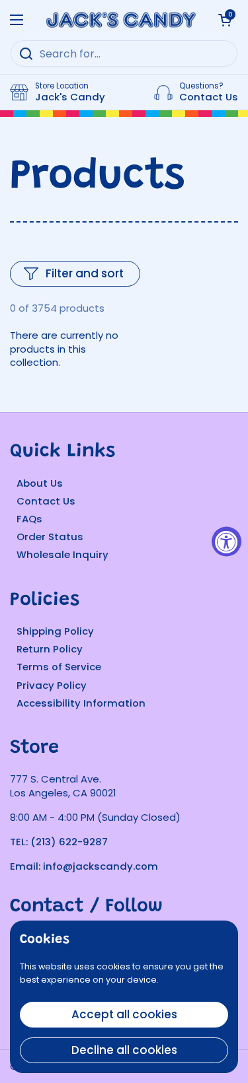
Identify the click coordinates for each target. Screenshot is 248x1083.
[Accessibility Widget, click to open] (226, 542)
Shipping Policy (55, 631)
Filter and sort (85, 273)
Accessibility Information (81, 703)
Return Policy (50, 649)
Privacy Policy (52, 685)
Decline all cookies (124, 1050)
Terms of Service (59, 667)
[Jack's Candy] (121, 19)
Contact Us (46, 501)
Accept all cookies (124, 1014)
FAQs (29, 519)
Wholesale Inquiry (62, 554)
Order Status (50, 536)
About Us (40, 483)
